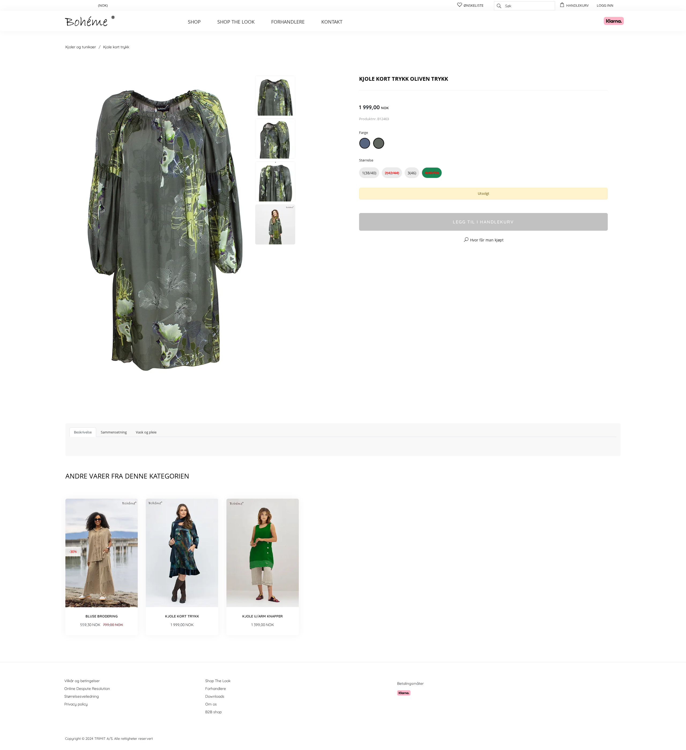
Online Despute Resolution (87, 688)
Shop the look (236, 22)
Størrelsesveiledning (81, 696)
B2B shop (213, 711)
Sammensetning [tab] (114, 432)
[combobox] (524, 5)
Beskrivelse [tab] (83, 432)
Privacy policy (76, 704)
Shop (194, 22)
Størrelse (366, 160)
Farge (363, 132)
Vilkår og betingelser (82, 680)
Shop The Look (217, 680)
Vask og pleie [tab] (146, 432)
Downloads (214, 696)
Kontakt (331, 22)
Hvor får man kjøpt (487, 239)
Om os (211, 704)
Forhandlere (288, 22)
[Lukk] (443, 61)
